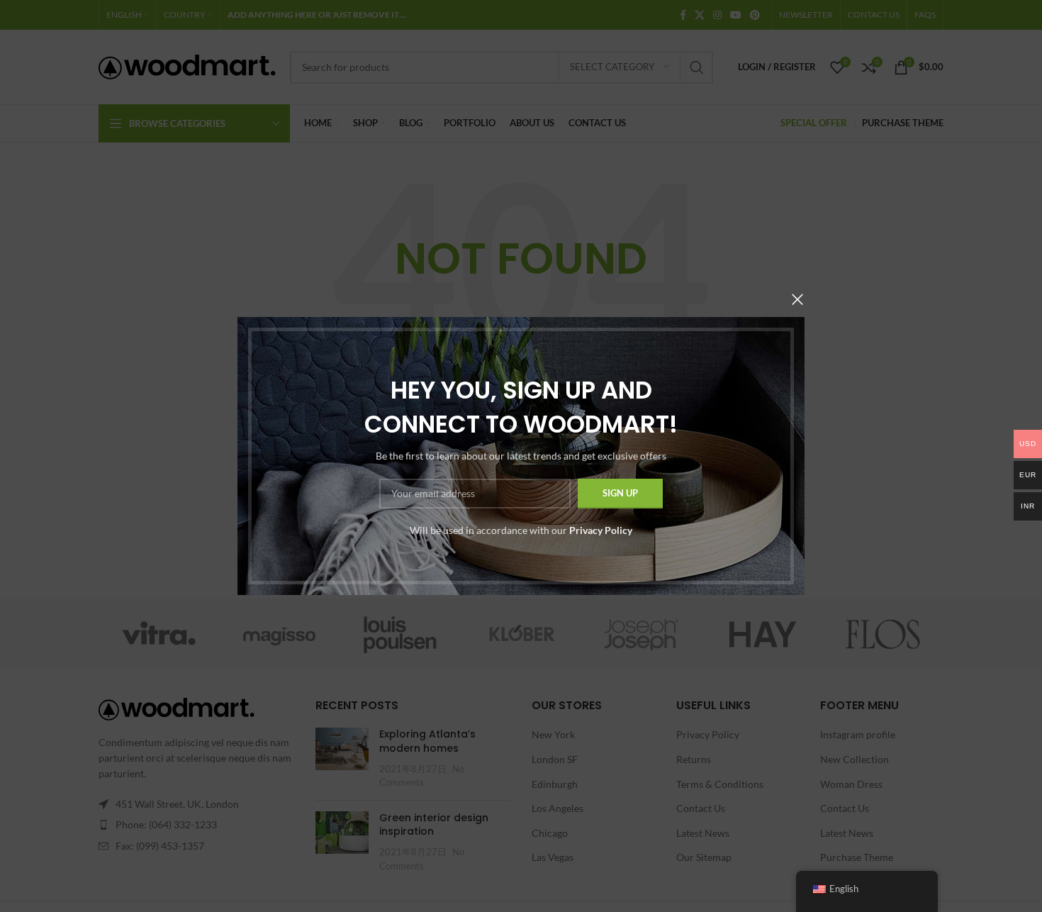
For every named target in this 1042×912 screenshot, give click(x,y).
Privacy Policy (600, 530)
